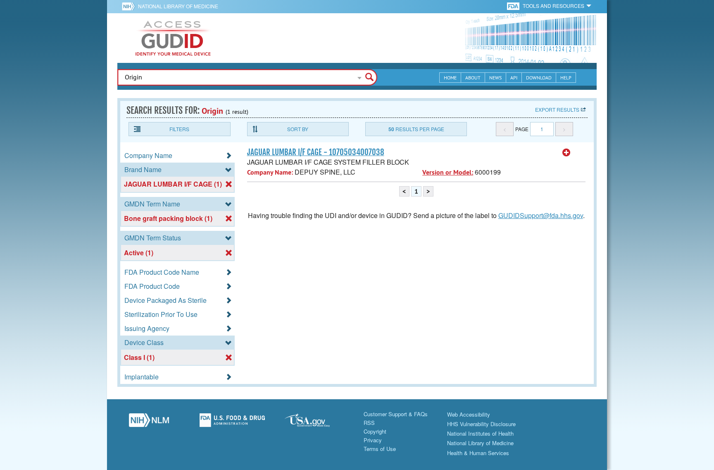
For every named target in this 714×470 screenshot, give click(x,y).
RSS (369, 423)
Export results (557, 109)
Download (539, 77)
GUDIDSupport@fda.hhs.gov (540, 215)
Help (565, 77)
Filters (179, 128)
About (473, 77)
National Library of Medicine (178, 6)
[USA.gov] (315, 422)
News (495, 77)
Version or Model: (447, 172)
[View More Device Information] (566, 153)
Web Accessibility (468, 414)
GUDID (173, 38)
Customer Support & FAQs (396, 414)
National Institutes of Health (480, 433)
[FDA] (514, 5)
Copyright (375, 431)
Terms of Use (380, 449)
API (513, 77)
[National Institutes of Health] (130, 6)
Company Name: (270, 172)
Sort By (297, 128)
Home (450, 77)
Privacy (373, 440)
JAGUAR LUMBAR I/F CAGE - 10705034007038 (315, 152)
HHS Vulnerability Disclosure (481, 424)
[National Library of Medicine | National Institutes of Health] (148, 422)
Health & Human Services (478, 453)
